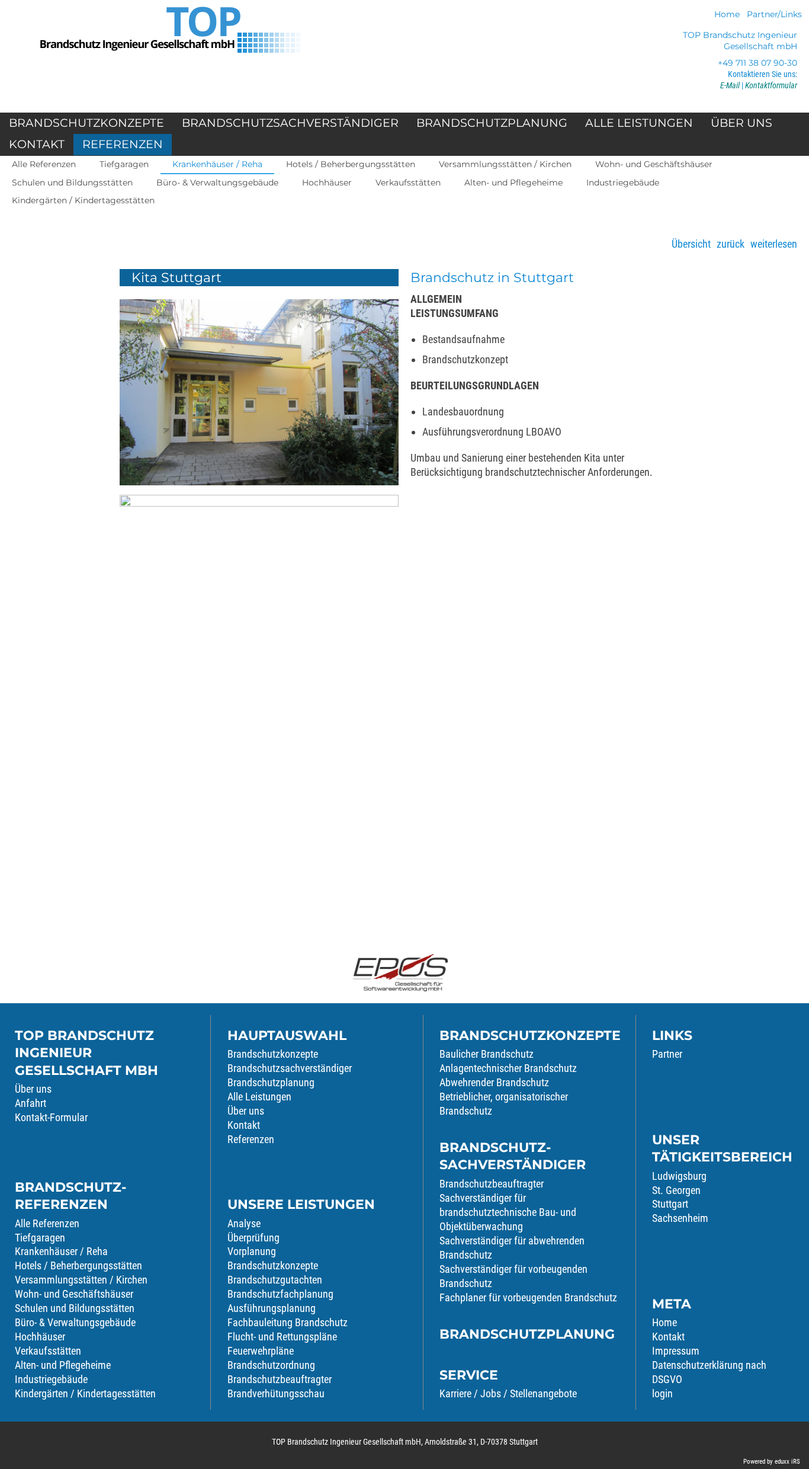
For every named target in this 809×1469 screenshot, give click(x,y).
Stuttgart (670, 1204)
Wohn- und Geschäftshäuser (74, 1294)
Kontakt (243, 1125)
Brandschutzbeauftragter (279, 1379)
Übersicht (691, 244)
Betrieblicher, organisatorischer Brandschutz (503, 1103)
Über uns (33, 1089)
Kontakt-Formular (51, 1117)
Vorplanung (251, 1251)
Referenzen (250, 1139)
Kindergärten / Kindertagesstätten (85, 1393)
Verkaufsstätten (48, 1351)
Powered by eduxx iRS (771, 1461)
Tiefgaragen (40, 1237)
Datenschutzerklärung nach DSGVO (709, 1372)
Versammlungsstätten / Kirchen (81, 1279)
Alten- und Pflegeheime (63, 1365)
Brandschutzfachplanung (280, 1294)
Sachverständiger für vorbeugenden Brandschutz (513, 1276)
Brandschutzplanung (270, 1082)
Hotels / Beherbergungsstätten (78, 1265)
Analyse (244, 1223)
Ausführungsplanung (271, 1308)
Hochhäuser (40, 1336)
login (662, 1393)
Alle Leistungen (259, 1096)
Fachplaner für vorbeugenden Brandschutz (528, 1297)
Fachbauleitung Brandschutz (287, 1322)
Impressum (675, 1351)
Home (664, 1322)
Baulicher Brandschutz (486, 1054)
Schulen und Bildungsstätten (74, 1308)
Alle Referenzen (47, 1223)
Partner (667, 1054)
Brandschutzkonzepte (272, 1054)
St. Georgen (676, 1190)
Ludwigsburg (679, 1176)
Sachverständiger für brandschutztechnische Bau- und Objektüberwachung (507, 1212)
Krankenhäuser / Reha (61, 1251)
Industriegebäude (51, 1379)
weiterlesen (773, 244)
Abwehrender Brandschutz (494, 1082)
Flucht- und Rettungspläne (282, 1336)
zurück (730, 244)
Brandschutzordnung (271, 1365)
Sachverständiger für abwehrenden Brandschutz (512, 1247)
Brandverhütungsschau (276, 1393)
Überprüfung (253, 1237)
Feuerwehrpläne (260, 1351)
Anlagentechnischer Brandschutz (508, 1068)
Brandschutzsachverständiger (289, 1068)
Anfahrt (30, 1103)
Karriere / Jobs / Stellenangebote (508, 1393)
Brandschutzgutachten (274, 1279)
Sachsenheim (680, 1218)
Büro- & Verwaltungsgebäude (75, 1322)
